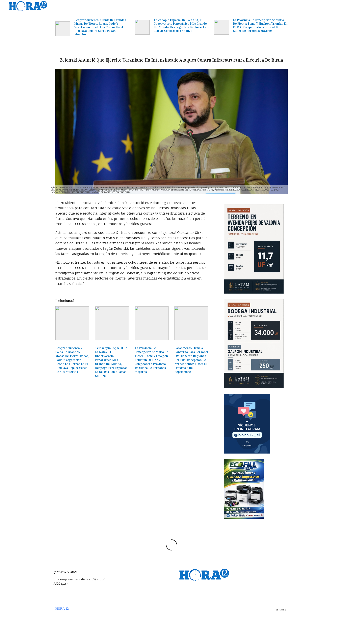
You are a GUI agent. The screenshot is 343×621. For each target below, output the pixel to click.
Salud (314, 6)
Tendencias (206, 6)
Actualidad (169, 6)
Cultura (300, 6)
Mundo (224, 6)
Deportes (283, 6)
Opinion (267, 6)
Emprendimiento (245, 6)
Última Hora (148, 6)
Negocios (188, 6)
